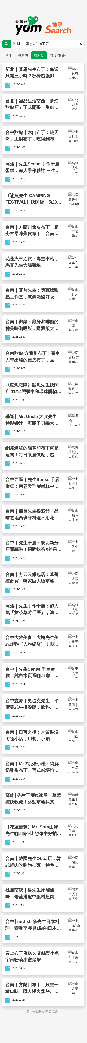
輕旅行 (39, 55)
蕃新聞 (23, 55)
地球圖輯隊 (58, 55)
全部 (8, 55)
